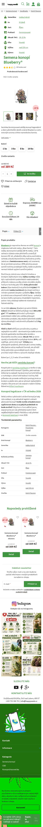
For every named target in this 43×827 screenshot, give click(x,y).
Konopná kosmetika (10, 769)
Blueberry (5, 245)
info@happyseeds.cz (29, 701)
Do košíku (31, 173)
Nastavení (20, 807)
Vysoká (22, 42)
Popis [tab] (4, 231)
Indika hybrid (24, 17)
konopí (36, 245)
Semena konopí (29, 456)
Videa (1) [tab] (17, 231)
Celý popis (5, 138)
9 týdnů (22, 22)
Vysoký (21, 52)
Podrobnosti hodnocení (17, 71)
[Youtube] (16, 687)
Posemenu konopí (29, 429)
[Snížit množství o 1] (3, 174)
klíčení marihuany (16, 386)
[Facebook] (21, 687)
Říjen (21, 27)
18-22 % (22, 37)
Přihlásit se (32, 584)
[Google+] (27, 687)
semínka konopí (26, 362)
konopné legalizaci (10, 415)
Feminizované (24, 32)
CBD (4, 765)
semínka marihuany (21, 367)
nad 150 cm (23, 47)
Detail (11, 554)
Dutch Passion (31, 425)
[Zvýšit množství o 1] (11, 174)
